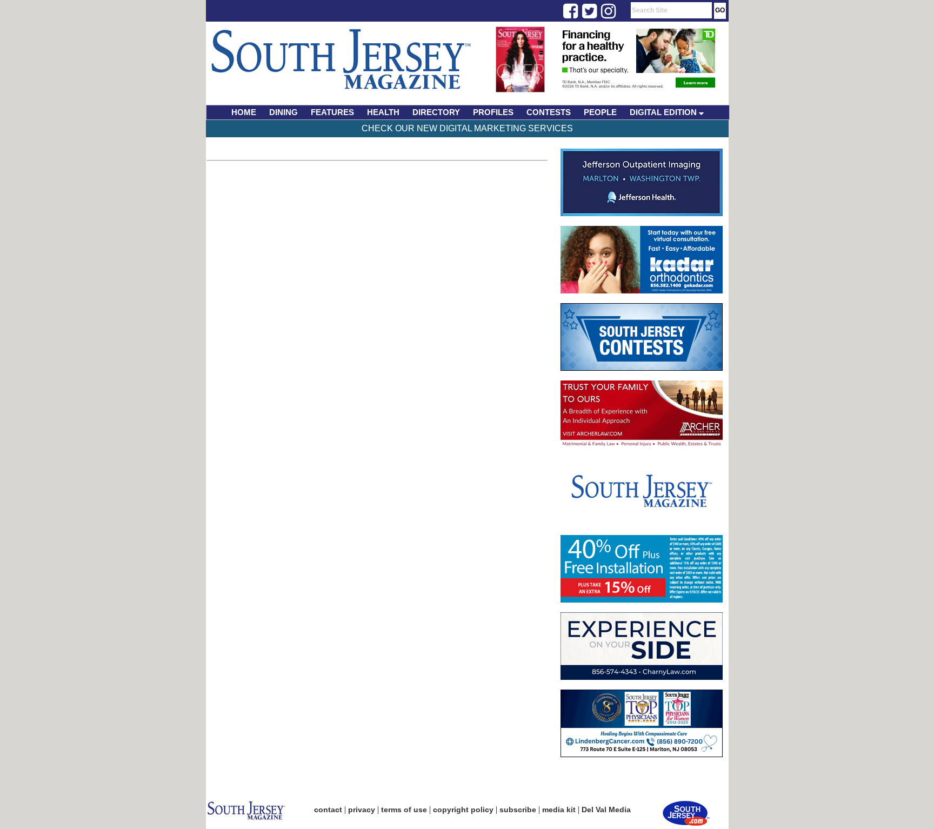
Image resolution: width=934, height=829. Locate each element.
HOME (243, 112)
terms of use (404, 809)
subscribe (517, 809)
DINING (283, 112)
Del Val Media (606, 809)
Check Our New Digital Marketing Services (467, 128)
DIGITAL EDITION (664, 112)
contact (328, 809)
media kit (559, 809)
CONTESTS (548, 112)
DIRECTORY (436, 112)
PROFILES (493, 112)
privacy (361, 809)
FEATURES (332, 112)
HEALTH (383, 112)
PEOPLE (600, 112)
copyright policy (463, 809)
